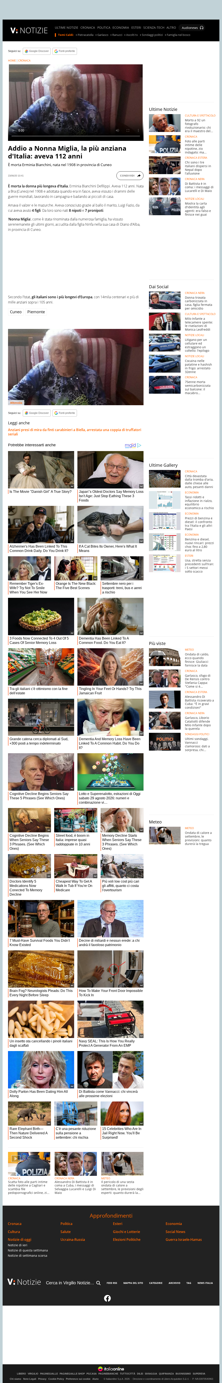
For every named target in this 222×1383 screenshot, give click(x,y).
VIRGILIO (33, 1374)
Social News (175, 1232)
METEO (105, 1178)
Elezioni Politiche (126, 1240)
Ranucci (117, 35)
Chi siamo (15, 1379)
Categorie (155, 1283)
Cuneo (16, 311)
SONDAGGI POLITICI (197, 734)
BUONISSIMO (183, 1374)
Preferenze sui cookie (78, 1379)
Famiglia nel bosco (178, 35)
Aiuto (95, 1379)
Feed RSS (112, 1283)
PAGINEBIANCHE (108, 1374)
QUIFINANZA (166, 1374)
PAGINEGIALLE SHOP (72, 1374)
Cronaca (14, 1224)
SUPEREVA (199, 1374)
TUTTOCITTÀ (127, 1374)
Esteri (117, 1224)
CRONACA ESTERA (196, 157)
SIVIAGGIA (151, 1374)
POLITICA (103, 27)
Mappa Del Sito (133, 1283)
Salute (65, 1232)
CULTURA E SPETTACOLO (200, 115)
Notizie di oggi (19, 1240)
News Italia (205, 1283)
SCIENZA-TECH (153, 27)
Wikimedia (16, 402)
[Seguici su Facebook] (107, 1300)
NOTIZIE (34, 30)
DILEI (140, 1374)
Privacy (42, 1379)
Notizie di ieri (17, 1245)
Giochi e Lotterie (126, 1232)
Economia (174, 1224)
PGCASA (92, 1374)
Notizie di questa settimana (28, 1250)
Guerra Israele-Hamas (184, 1240)
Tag (188, 1283)
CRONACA (87, 27)
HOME (12, 60)
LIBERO (21, 1374)
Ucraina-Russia (72, 1240)
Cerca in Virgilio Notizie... (70, 1282)
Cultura (14, 1232)
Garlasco (102, 35)
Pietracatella (85, 35)
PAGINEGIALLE (49, 1374)
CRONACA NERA (64, 1178)
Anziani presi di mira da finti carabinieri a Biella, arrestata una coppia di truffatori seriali (74, 432)
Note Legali (29, 1379)
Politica (66, 1224)
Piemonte (36, 311)
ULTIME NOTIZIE (66, 27)
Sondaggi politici (152, 35)
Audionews (190, 28)
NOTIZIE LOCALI (194, 198)
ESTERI (136, 27)
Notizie (29, 1281)
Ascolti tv (132, 35)
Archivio (174, 1283)
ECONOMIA (121, 27)
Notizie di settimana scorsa (27, 1255)
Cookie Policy (56, 1379)
